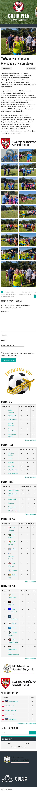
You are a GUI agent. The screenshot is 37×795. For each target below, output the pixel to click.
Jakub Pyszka (12, 719)
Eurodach (11, 462)
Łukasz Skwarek (13, 701)
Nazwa (4, 335)
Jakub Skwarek (9, 706)
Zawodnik (5, 697)
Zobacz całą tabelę (30, 440)
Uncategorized (31, 68)
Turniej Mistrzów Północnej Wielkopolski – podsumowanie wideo (8, 294)
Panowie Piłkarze (13, 490)
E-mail (3, 340)
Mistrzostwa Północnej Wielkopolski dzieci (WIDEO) (27, 294)
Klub (9, 406)
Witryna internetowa (7, 345)
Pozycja (4, 406)
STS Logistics (12, 419)
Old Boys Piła (12, 499)
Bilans (33, 406)
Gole (32, 697)
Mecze (21, 406)
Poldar (10, 459)
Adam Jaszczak (9, 715)
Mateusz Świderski (10, 710)
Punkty (27, 406)
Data (9, 743)
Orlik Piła (18, 15)
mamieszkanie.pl (13, 473)
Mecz (27, 743)
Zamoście (11, 503)
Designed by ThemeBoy (7, 789)
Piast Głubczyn (12, 470)
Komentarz (5, 311)
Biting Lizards (12, 416)
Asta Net (11, 466)
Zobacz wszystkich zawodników (26, 723)
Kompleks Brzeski (11, 557)
